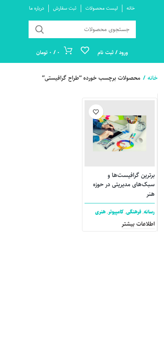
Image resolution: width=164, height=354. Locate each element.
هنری (100, 212)
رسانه (149, 212)
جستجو (39, 29)
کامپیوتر (116, 212)
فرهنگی (133, 212)
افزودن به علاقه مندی (96, 111)
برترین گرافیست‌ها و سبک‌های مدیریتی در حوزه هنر (124, 185)
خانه (153, 78)
